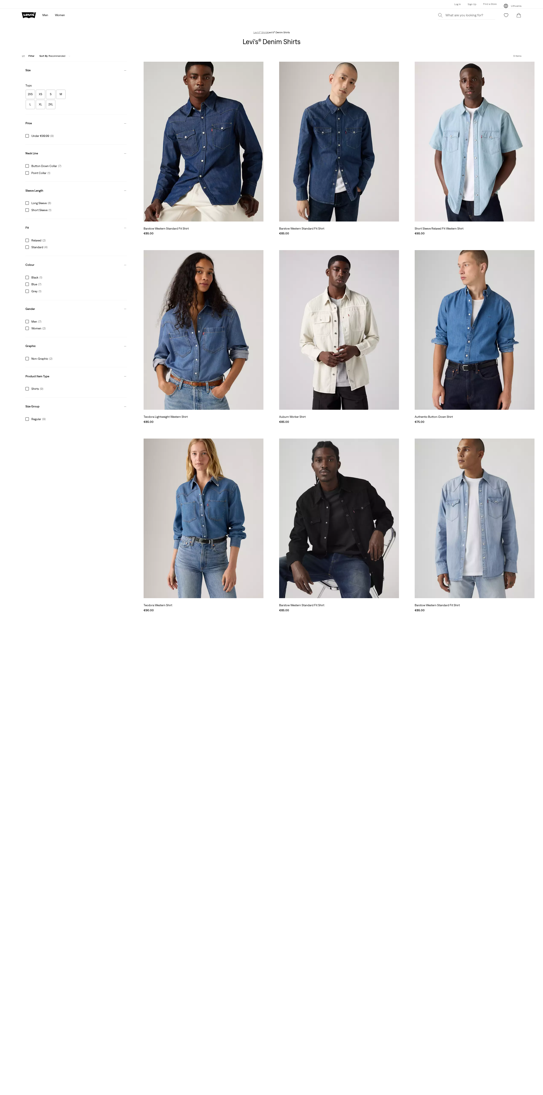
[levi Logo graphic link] (29, 15)
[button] (486, 4)
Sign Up (472, 4)
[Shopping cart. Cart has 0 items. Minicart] (519, 15)
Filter (31, 55)
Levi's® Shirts (260, 32)
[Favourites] (506, 15)
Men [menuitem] (45, 15)
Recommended (52, 55)
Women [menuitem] (60, 15)
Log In (457, 4)
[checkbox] (30, 94)
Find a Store (490, 4)
